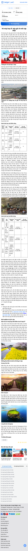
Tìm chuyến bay (15, 24)
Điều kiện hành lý (4, 536)
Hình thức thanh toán (5, 545)
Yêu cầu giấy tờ (4, 530)
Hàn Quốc (4, 439)
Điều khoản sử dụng (5, 543)
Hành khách (4, 19)
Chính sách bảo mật (5, 541)
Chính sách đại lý (5, 547)
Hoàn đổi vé (3, 534)
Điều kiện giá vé (4, 525)
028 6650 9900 (23, 2)
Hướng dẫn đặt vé (5, 523)
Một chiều (11, 8)
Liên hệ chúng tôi (5, 521)
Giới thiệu (3, 519)
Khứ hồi (17, 8)
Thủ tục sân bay (4, 532)
